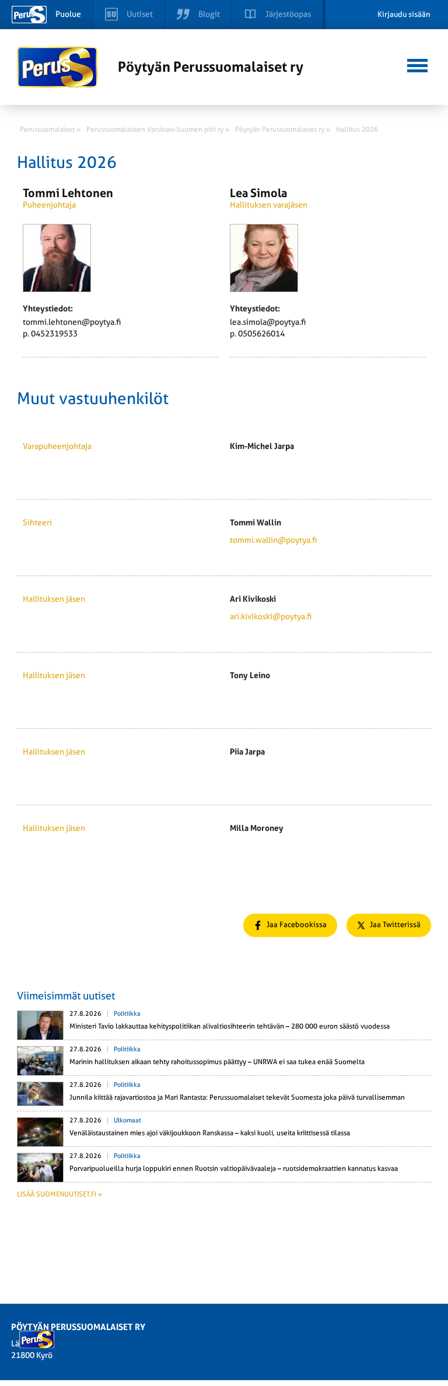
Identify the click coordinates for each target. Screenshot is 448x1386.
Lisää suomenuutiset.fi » (59, 1194)
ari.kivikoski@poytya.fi (271, 616)
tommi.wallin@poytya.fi (273, 540)
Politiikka (127, 1013)
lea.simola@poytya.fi (268, 322)
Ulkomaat (127, 1120)
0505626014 (261, 333)
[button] (417, 64)
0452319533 (54, 333)
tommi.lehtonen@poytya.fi (72, 322)
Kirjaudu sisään (403, 14)
